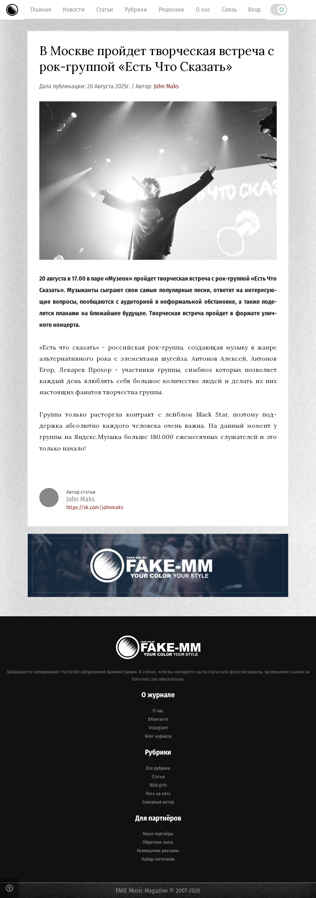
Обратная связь (158, 842)
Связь (229, 9)
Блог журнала (158, 736)
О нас (203, 9)
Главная (40, 9)
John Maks (166, 86)
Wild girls (158, 785)
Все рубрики (158, 768)
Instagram (158, 727)
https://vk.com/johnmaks (94, 507)
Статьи (104, 9)
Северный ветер (158, 802)
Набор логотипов (158, 859)
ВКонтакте (158, 719)
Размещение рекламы (158, 850)
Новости (74, 9)
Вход (254, 9)
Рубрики (136, 9)
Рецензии (171, 9)
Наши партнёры (158, 833)
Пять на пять (158, 793)
